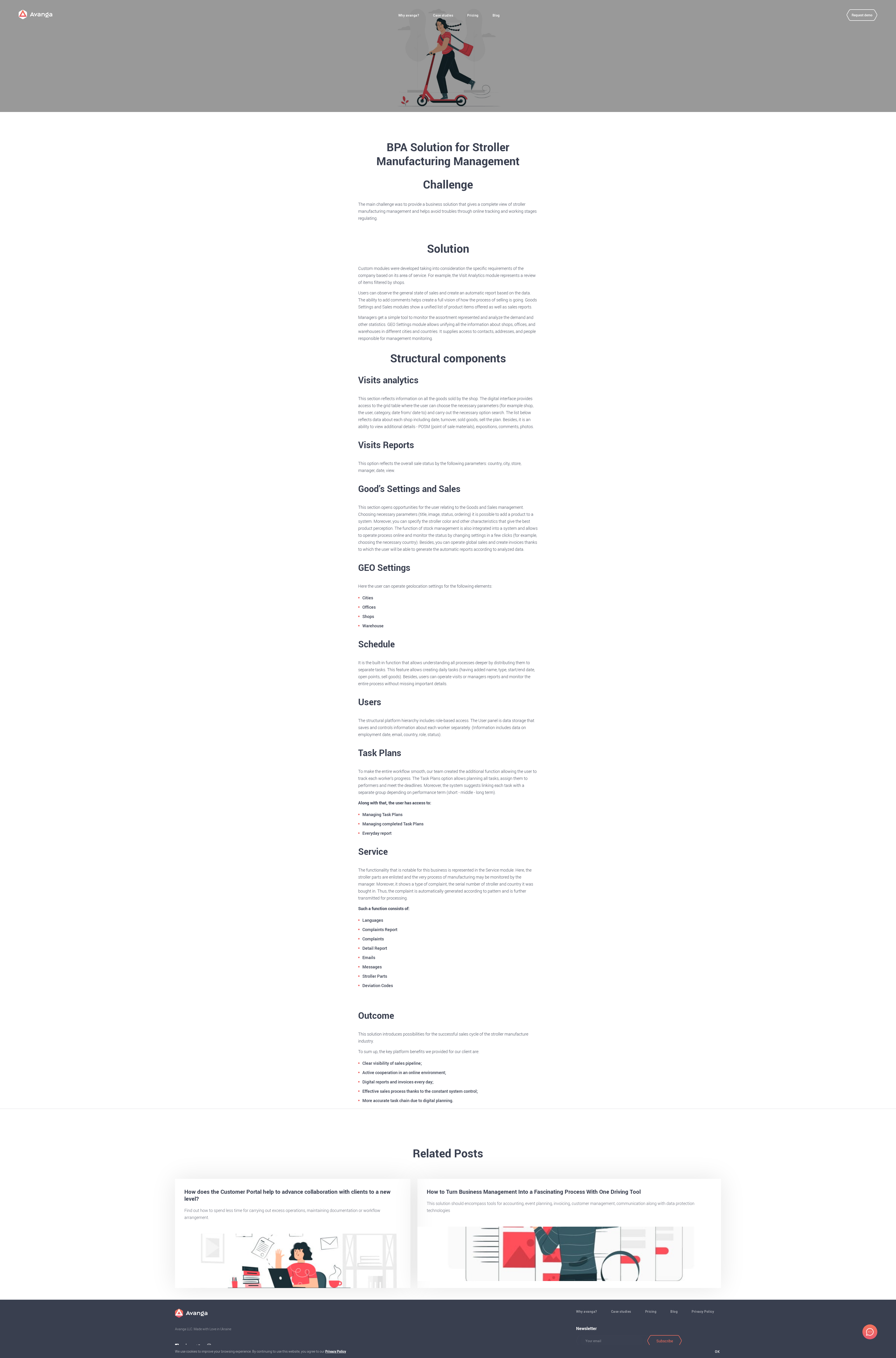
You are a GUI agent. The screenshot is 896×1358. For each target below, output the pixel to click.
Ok (717, 1352)
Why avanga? (408, 15)
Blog (496, 15)
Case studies (443, 15)
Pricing (473, 15)
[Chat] (869, 1331)
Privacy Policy (703, 1311)
